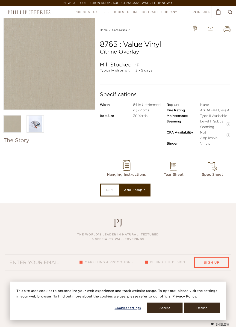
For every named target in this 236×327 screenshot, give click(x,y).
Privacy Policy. (184, 296)
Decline (202, 308)
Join (207, 12)
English (222, 324)
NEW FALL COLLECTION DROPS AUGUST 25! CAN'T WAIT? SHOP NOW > (118, 3)
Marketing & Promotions (109, 262)
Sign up (211, 262)
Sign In (195, 12)
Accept (164, 308)
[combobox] (219, 324)
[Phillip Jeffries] (29, 12)
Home (104, 30)
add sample (135, 190)
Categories (119, 30)
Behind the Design (167, 262)
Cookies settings (128, 308)
